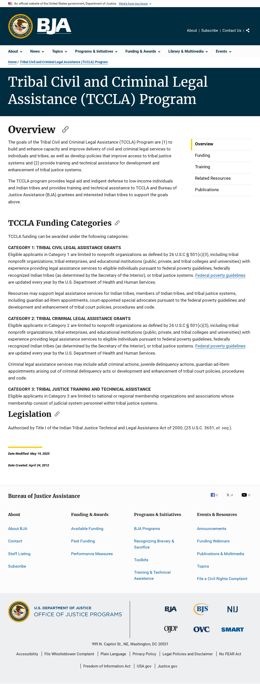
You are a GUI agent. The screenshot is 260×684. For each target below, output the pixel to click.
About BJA (17, 528)
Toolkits (141, 559)
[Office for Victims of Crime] (201, 633)
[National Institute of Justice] (233, 613)
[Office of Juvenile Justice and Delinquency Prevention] (170, 633)
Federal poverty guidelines (220, 275)
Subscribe (209, 30)
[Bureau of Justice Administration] (171, 613)
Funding (202, 155)
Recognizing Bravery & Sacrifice (154, 544)
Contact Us (231, 30)
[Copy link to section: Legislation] (55, 413)
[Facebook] (216, 498)
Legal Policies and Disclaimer (187, 654)
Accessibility (27, 654)
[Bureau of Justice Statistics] (201, 616)
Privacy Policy (144, 654)
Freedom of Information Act (107, 666)
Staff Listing (19, 553)
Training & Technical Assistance (152, 575)
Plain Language (113, 654)
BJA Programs (147, 528)
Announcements (211, 528)
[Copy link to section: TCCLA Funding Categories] (115, 222)
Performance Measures (92, 553)
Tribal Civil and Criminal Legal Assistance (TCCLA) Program (64, 62)
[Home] (54, 26)
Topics (203, 566)
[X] (231, 498)
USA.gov (144, 666)
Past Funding (83, 541)
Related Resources (213, 178)
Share (251, 34)
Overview (204, 143)
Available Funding (87, 528)
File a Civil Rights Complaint (222, 578)
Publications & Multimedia (220, 553)
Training (202, 166)
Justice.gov (167, 666)
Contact (15, 541)
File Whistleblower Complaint (69, 654)
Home (12, 62)
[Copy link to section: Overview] (63, 129)
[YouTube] (246, 498)
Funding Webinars (213, 541)
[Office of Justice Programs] (20, 26)
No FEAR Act (230, 654)
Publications (207, 189)
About (192, 30)
